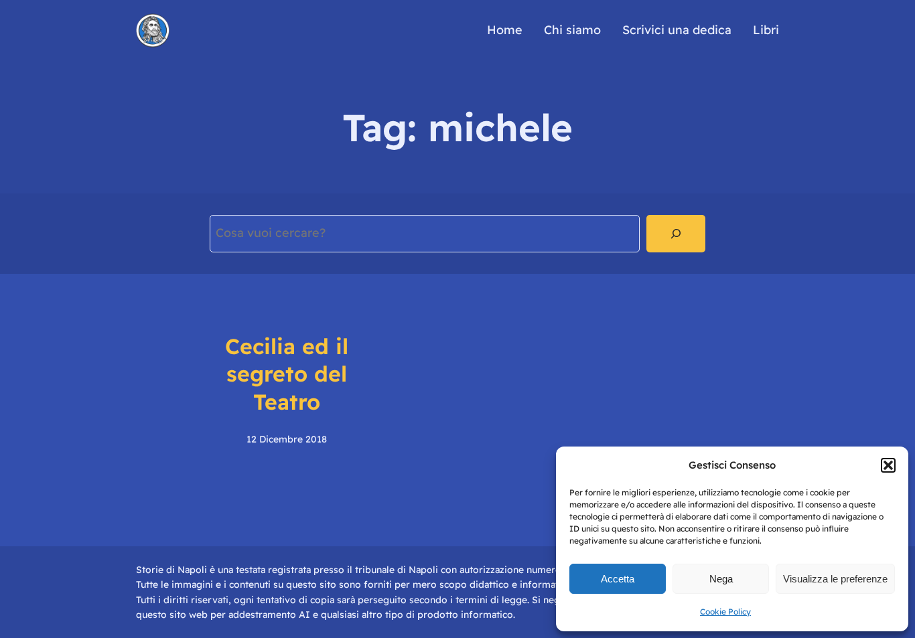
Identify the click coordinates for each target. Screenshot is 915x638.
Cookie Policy (725, 612)
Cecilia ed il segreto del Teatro (286, 374)
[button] (888, 465)
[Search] (675, 233)
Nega (721, 578)
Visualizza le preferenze (835, 578)
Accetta (617, 578)
